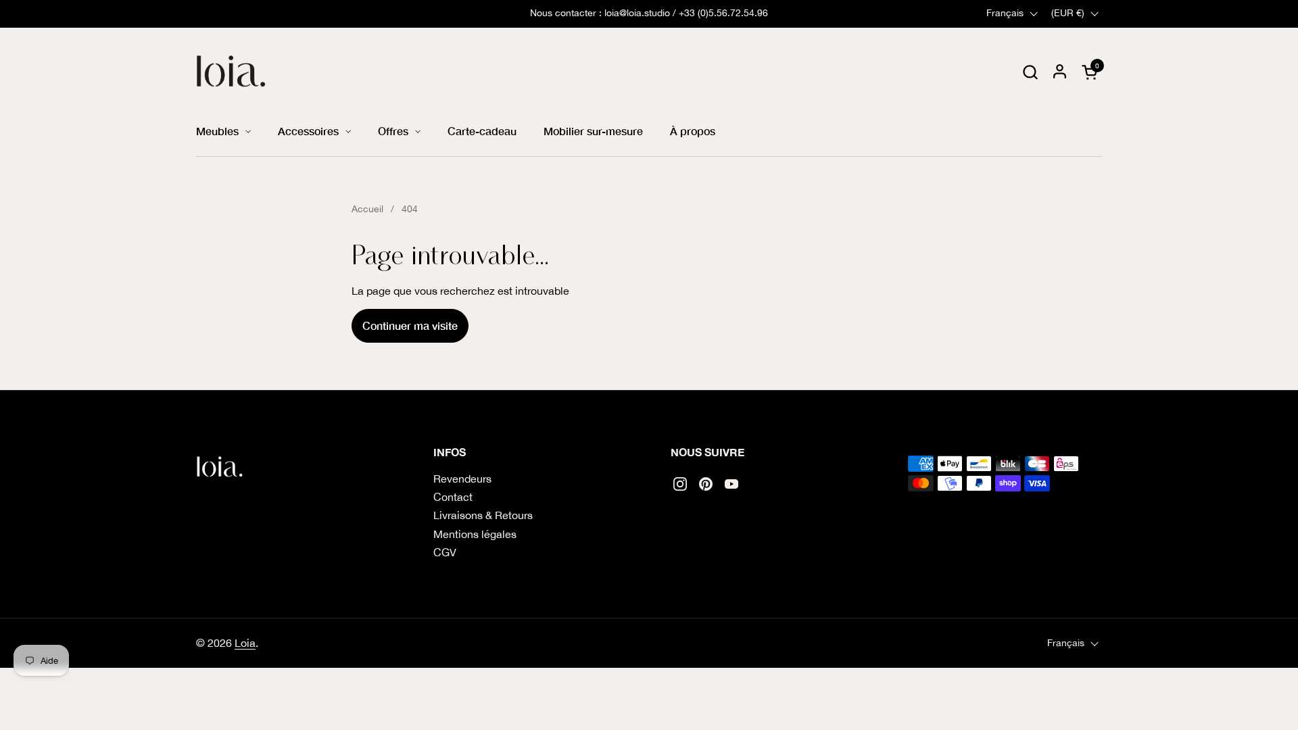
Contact (453, 497)
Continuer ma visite (410, 325)
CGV (444, 552)
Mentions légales (474, 534)
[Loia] (231, 71)
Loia (245, 643)
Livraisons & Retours (483, 515)
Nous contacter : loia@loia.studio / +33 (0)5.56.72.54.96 (649, 13)
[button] (1029, 72)
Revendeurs (462, 478)
